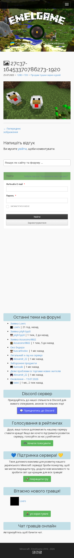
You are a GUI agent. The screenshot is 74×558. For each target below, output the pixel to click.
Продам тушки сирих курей (46, 75)
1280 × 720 (22, 75)
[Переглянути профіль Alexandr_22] (11, 359)
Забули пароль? (32, 176)
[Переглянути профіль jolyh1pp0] (11, 335)
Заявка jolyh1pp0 (20, 331)
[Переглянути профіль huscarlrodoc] (11, 351)
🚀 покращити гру (37, 479)
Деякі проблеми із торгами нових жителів (35, 371)
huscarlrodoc (20, 350)
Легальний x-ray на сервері (26, 355)
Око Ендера (17, 347)
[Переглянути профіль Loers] (11, 327)
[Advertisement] (37, 271)
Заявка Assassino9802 (23, 339)
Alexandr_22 (20, 359)
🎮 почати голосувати (37, 443)
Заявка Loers (18, 323)
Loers (16, 327)
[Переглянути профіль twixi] (11, 383)
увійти (22, 149)
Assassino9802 (21, 343)
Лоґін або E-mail (14, 184)
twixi (16, 382)
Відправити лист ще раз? (54, 176)
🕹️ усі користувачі (37, 513)
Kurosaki (18, 366)
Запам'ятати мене (19, 206)
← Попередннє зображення (12, 130)
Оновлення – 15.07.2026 (24, 379)
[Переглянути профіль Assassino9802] (11, 343)
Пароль (10, 196)
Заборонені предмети (23, 363)
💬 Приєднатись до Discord (37, 410)
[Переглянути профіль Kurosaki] (11, 367)
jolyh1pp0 (19, 335)
